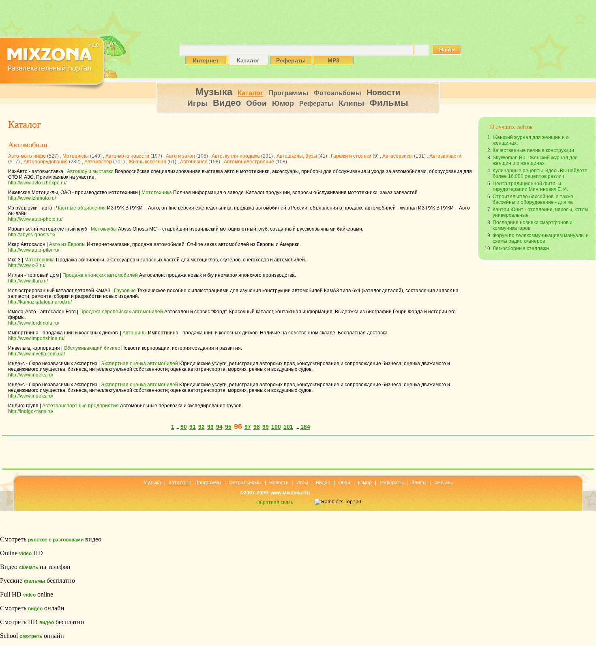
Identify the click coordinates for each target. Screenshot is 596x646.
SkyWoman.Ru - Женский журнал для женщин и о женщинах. (535, 160)
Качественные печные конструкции (533, 150)
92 (201, 427)
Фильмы (388, 103)
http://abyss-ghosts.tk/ (31, 234)
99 (265, 427)
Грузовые (125, 290)
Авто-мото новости (127, 156)
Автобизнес (193, 162)
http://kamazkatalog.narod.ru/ (40, 302)
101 (288, 427)
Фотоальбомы (337, 93)
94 (219, 427)
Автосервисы (397, 156)
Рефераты (316, 103)
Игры (197, 103)
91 (192, 427)
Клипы (351, 103)
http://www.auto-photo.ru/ (35, 219)
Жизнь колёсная (147, 162)
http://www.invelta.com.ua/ (36, 354)
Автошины (134, 333)
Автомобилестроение (249, 162)
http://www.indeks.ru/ (30, 375)
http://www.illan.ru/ (28, 281)
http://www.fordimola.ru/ (33, 323)
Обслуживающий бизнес (92, 348)
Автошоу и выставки (90, 171)
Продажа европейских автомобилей (121, 311)
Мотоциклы (75, 156)
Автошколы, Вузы (297, 156)
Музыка (213, 91)
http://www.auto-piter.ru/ (33, 250)
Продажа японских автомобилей (100, 275)
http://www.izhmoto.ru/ (32, 198)
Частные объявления (81, 208)
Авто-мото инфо (27, 156)
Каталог (250, 93)
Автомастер (98, 162)
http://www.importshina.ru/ (36, 338)
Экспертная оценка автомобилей (139, 363)
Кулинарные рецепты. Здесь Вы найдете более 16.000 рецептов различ (540, 173)
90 (183, 427)
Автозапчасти (445, 156)
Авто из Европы (67, 244)
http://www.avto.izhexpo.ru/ (37, 183)
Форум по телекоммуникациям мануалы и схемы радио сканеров (541, 238)
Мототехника (156, 192)
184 (305, 427)
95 (228, 427)
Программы (288, 93)
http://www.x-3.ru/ (26, 265)
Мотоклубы (104, 229)
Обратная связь (274, 502)
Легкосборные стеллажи (521, 248)
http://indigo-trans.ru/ (30, 411)
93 (210, 427)
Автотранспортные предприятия (80, 406)
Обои (256, 103)
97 (247, 427)
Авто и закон (180, 156)
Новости (383, 92)
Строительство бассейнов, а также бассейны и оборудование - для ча (533, 199)
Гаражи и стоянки (351, 156)
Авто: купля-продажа (236, 156)
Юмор (283, 103)
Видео (227, 103)
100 (276, 427)
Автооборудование (46, 162)
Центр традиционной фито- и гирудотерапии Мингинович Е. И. (530, 186)
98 (256, 427)
